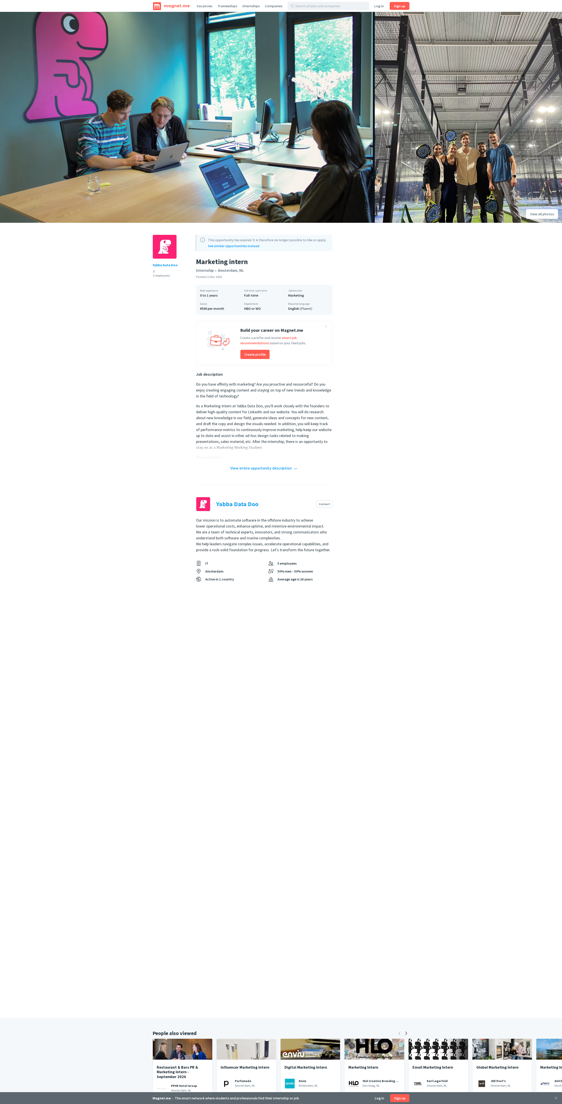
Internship (205, 270)
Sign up (399, 6)
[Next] (406, 1033)
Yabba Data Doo (165, 265)
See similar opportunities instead (233, 246)
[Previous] (399, 1033)
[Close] (556, 1098)
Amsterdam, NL (231, 270)
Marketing (296, 295)
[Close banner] (326, 327)
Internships (251, 6)
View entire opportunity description (261, 468)
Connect (324, 504)
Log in (379, 6)
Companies (273, 6)
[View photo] (187, 117)
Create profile (255, 354)
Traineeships (227, 6)
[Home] (171, 6)
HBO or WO (252, 308)
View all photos (542, 214)
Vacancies (204, 6)
